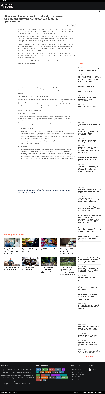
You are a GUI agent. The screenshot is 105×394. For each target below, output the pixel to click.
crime (44, 380)
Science (51, 11)
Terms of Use (86, 392)
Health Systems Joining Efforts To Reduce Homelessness (89, 352)
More (19, 379)
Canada (45, 189)
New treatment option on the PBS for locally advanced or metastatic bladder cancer (89, 328)
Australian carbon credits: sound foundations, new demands (87, 99)
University (32, 192)
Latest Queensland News (77, 372)
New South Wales (55, 375)
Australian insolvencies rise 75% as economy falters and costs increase (89, 191)
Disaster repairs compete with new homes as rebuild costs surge (89, 278)
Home (15, 11)
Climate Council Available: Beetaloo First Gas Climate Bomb (87, 159)
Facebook (94, 369)
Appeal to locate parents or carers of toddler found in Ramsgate (88, 287)
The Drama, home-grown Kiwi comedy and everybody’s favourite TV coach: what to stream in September (89, 169)
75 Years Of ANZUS (66, 1)
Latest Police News (76, 376)
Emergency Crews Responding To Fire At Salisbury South (89, 70)
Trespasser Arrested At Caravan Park (89, 125)
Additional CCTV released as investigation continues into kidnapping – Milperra (88, 270)
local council (48, 372)
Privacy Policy (93, 392)
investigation (65, 377)
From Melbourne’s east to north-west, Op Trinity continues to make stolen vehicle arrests (87, 297)
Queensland (55, 372)
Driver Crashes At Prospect (87, 106)
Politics (37, 11)
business (58, 377)
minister (48, 375)
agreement (24, 189)
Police (63, 369)
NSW (38, 372)
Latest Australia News (76, 369)
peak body (50, 190)
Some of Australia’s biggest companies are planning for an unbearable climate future (89, 208)
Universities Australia (23, 192)
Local (29, 11)
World (80, 11)
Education (50, 189)
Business (44, 11)
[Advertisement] (76, 5)
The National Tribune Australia (12, 392)
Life (73, 11)
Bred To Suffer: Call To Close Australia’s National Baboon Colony (88, 238)
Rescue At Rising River (52, 1)
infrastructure (44, 377)
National (22, 11)
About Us (73, 392)
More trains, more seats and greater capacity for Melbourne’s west (88, 133)
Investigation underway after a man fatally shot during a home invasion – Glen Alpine (89, 229)
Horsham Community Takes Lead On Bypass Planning (88, 336)
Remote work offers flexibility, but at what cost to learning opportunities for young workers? (89, 260)
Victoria (42, 372)
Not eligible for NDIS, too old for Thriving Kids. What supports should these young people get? (88, 149)
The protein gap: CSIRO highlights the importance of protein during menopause (88, 199)
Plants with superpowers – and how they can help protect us (89, 141)
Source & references (68, 162)
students (68, 190)
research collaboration (59, 190)
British (40, 189)
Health (68, 11)
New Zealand (52, 377)
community (58, 369)
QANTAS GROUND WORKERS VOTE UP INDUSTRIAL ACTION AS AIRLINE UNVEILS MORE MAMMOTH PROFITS (89, 78)
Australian (35, 189)
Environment (63, 375)
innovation (63, 189)
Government (56, 189)
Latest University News (77, 378)
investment (39, 380)
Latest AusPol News (76, 380)
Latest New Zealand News (77, 374)
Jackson (45, 190)
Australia (30, 189)
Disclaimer (100, 392)
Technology (59, 11)
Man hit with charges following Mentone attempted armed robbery (89, 306)
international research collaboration (33, 190)
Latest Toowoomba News (77, 371)
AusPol (42, 375)
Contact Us (78, 392)
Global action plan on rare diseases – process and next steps (88, 344)
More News (89, 356)
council (38, 375)
